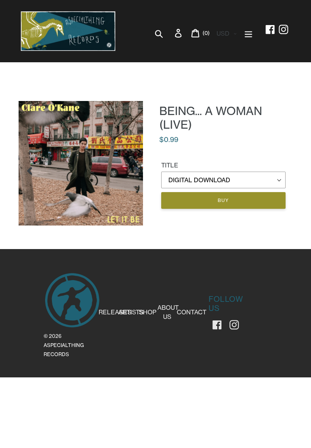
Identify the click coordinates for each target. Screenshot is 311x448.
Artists (131, 312)
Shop (147, 312)
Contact (191, 312)
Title (169, 165)
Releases (115, 312)
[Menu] (249, 33)
